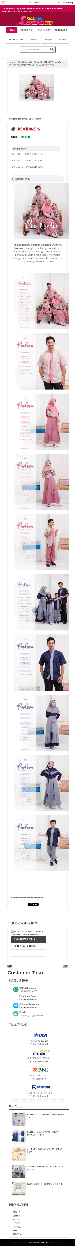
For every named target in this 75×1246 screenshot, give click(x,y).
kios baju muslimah (38, 1242)
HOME (12, 30)
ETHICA (16, 1215)
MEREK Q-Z (61, 30)
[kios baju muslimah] (35, 20)
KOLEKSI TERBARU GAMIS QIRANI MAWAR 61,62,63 (43, 1133)
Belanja (48, 39)
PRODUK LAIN (16, 39)
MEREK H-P (44, 30)
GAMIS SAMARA (24, 62)
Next (65, 966)
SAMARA (38, 62)
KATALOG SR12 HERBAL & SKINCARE (44, 1183)
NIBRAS (16, 1223)
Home (12, 62)
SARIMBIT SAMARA (53, 62)
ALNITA (16, 1212)
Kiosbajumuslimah (28, 999)
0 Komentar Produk (24, 939)
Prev (10, 966)
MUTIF (16, 1219)
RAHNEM (17, 1226)
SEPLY (15, 1230)
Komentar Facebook (25, 946)
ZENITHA (17, 1234)
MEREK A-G (26, 30)
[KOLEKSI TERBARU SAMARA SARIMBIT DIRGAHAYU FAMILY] (28, 933)
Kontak (34, 39)
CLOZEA (62, 39)
